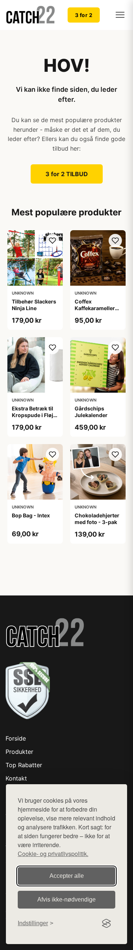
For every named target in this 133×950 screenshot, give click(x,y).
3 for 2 (84, 15)
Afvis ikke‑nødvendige (66, 899)
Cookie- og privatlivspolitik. (53, 853)
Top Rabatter (24, 765)
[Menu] (120, 14)
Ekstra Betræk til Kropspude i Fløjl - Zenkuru (35, 415)
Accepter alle (67, 876)
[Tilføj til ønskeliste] (52, 240)
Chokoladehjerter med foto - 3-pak (97, 518)
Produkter (19, 751)
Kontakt (16, 778)
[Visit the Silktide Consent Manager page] (106, 923)
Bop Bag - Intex (31, 515)
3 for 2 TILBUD (66, 174)
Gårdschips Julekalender (91, 411)
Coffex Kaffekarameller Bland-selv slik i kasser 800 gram (96, 311)
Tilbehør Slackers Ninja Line (34, 304)
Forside (16, 738)
